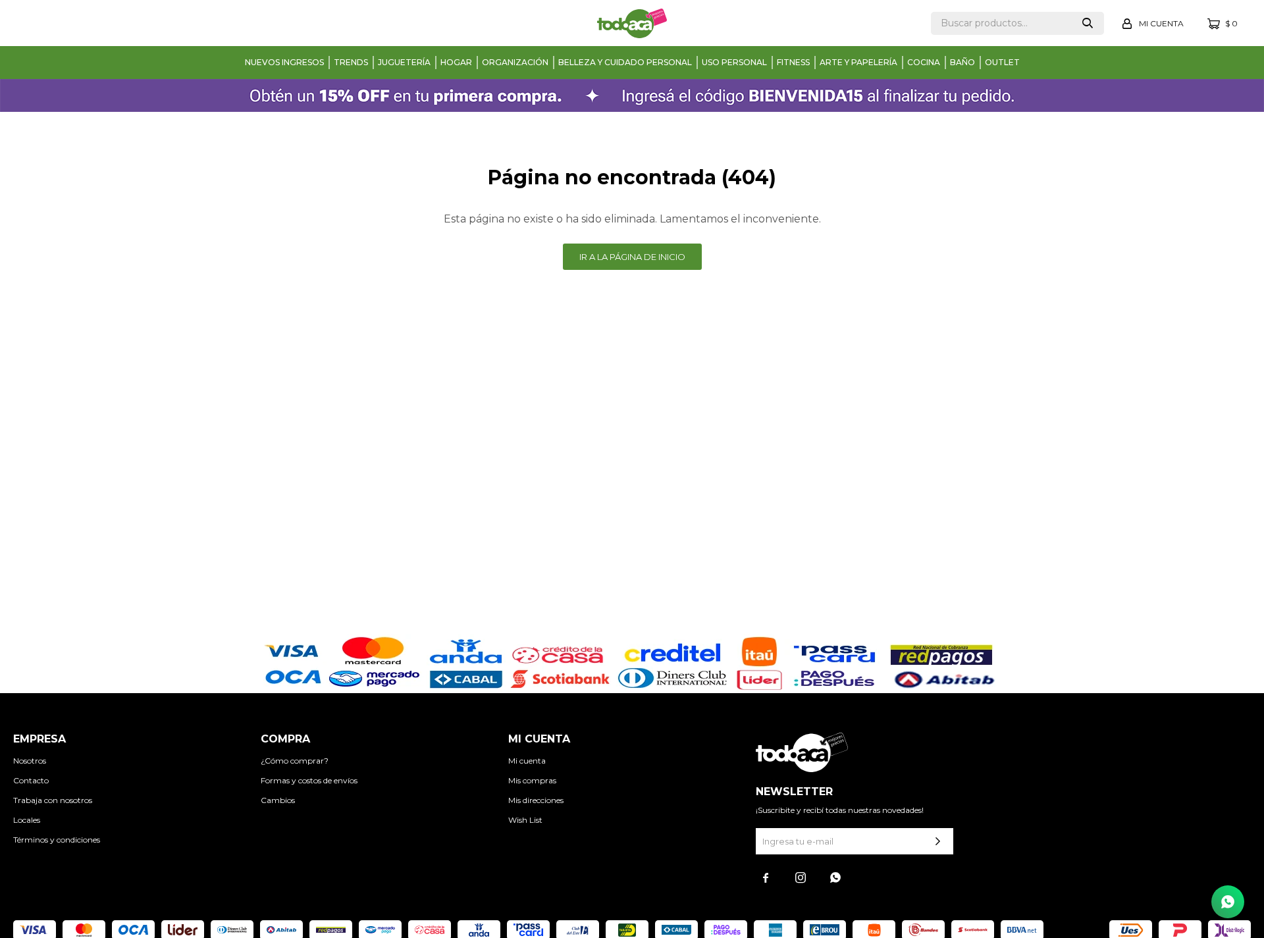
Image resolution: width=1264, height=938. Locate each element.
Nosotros (29, 761)
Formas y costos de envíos (309, 780)
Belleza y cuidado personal (625, 62)
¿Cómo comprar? (295, 761)
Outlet (1002, 62)
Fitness (793, 62)
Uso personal (734, 62)
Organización (515, 62)
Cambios (278, 800)
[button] (1087, 23)
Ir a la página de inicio (632, 256)
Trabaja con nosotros (52, 800)
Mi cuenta (527, 761)
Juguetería (404, 62)
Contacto (31, 780)
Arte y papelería (858, 62)
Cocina (923, 62)
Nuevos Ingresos (284, 62)
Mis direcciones (536, 800)
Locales (26, 820)
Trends (351, 62)
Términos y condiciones (56, 840)
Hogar (456, 62)
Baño (962, 62)
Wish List (525, 820)
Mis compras (532, 780)
